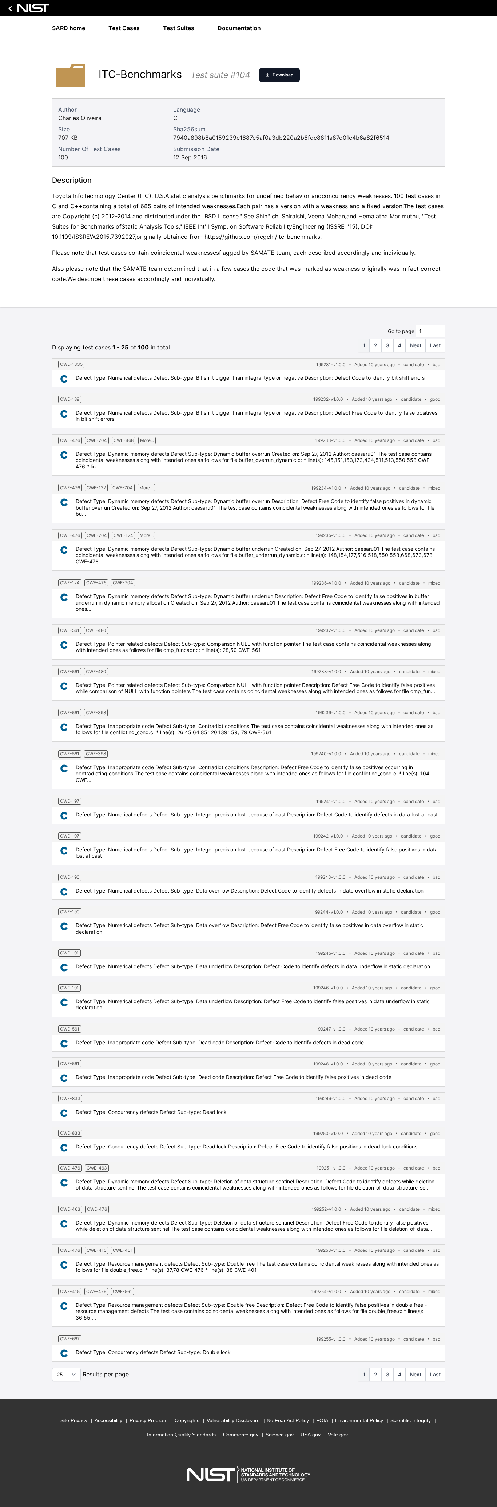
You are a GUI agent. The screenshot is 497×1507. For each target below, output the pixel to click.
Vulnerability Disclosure (233, 1420)
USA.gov (311, 1434)
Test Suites (178, 28)
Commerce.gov (240, 1434)
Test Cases (124, 28)
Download (283, 75)
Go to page (401, 331)
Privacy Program (149, 1420)
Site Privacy (73, 1420)
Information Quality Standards (181, 1434)
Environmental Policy (359, 1420)
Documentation (239, 28)
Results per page (106, 1374)
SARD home (68, 28)
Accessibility (108, 1420)
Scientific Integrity (410, 1420)
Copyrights (187, 1420)
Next (415, 345)
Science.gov (280, 1434)
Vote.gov (338, 1434)
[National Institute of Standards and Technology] (27, 10)
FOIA (322, 1420)
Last (435, 345)
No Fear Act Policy (288, 1420)
